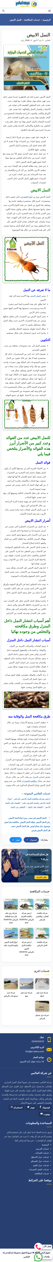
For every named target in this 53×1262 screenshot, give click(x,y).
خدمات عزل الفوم (41, 1165)
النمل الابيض (35, 295)
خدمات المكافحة (32, 20)
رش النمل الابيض (43, 822)
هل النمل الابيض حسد (20, 826)
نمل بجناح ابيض (36, 826)
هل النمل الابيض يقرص (41, 830)
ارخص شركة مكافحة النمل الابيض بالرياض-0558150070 (26, 948)
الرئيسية (46, 20)
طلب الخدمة (41, 877)
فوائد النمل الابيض (27, 822)
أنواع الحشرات (26, 197)
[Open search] (3, 11)
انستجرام (18, 1107)
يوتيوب (46, 1114)
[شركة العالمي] (26, 4)
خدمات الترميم (42, 1148)
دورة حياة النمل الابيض (18, 818)
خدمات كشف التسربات (39, 1169)
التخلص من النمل (17, 807)
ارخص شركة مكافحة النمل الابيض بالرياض (32, 798)
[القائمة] (49, 11)
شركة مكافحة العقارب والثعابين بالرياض (42, 916)
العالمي (47, 40)
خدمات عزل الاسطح (40, 1157)
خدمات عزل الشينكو (40, 1161)
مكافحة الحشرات (29, 781)
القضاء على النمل (35, 807)
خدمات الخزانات (42, 1153)
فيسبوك (30, 839)
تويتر (15, 839)
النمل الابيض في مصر (37, 818)
